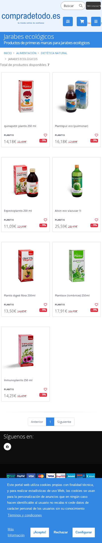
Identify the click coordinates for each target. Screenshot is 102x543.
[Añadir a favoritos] (45, 135)
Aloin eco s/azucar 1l (68, 210)
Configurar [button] (84, 532)
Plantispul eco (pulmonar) (71, 126)
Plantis (9, 135)
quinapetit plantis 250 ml (20, 126)
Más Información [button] (16, 532)
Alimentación (26, 53)
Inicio (8, 53)
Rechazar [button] (61, 532)
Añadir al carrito (27, 151)
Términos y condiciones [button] (25, 515)
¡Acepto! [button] (39, 532)
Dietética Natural (54, 53)
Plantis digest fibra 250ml (19, 295)
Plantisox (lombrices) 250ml (72, 295)
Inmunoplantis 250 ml (18, 380)
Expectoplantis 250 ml (18, 210)
